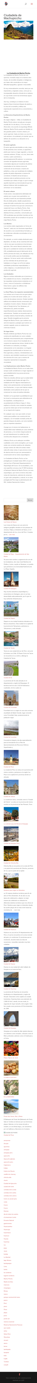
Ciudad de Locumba (10, 737)
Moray (6, 1291)
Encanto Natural (9, 1220)
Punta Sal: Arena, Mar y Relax (13, 1116)
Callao (6, 1168)
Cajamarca (7, 1165)
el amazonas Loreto (10, 1217)
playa (5, 1312)
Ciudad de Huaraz (9, 964)
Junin (5, 1251)
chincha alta (7, 1177)
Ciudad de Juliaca (9, 796)
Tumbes (6, 1361)
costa (5, 1202)
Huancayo (7, 1229)
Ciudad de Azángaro (10, 588)
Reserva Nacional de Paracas (13, 1325)
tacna (5, 1346)
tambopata (7, 1349)
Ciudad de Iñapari (9, 618)
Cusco (6, 1205)
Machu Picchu (8, 1279)
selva (5, 1331)
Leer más (12, 534)
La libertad (7, 1257)
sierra (5, 1343)
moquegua (7, 1288)
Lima (5, 1266)
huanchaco (7, 1232)
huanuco (6, 1236)
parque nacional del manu (12, 1297)
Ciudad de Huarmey (10, 989)
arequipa (6, 1149)
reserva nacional (9, 1322)
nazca (5, 1294)
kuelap (6, 1254)
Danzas (6, 1211)
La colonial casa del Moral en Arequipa (16, 824)
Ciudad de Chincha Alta (11, 863)
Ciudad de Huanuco (10, 929)
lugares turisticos (9, 1275)
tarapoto (6, 1352)
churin (6, 1180)
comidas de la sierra (10, 1196)
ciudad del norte (9, 1186)
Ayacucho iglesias (9, 1159)
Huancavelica (8, 1226)
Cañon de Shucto (9, 1171)
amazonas (7, 1140)
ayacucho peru (8, 1162)
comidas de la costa (10, 1189)
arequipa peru (8, 1152)
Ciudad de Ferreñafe (10, 707)
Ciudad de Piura (9, 1135)
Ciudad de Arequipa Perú (11, 843)
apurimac (7, 1146)
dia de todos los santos (11, 1214)
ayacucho (7, 1156)
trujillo (5, 1358)
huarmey (6, 1242)
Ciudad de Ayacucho (10, 1183)
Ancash (6, 1143)
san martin (7, 1328)
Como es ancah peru (10, 1199)
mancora (6, 1285)
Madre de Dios (8, 1282)
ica (5, 1245)
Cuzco (6, 1208)
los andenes (7, 1272)
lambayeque (7, 1263)
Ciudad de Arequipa (10, 1028)
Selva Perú (7, 1334)
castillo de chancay (10, 1174)
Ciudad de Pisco (9, 767)
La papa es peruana (10, 1077)
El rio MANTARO (9, 1097)
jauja (5, 1248)
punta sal (6, 1318)
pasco (5, 1300)
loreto (5, 1269)
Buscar (30, 500)
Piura (5, 1309)
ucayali (6, 1365)
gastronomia (8, 1223)
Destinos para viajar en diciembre (14, 890)
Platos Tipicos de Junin (11, 1058)
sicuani (6, 1340)
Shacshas (7, 1337)
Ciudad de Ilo (8, 677)
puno (5, 1315)
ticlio (5, 1355)
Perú (5, 1303)
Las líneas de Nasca (10, 522)
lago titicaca (7, 1260)
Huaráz (6, 1239)
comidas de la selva (10, 1193)
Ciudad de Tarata (9, 648)
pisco (5, 1306)
